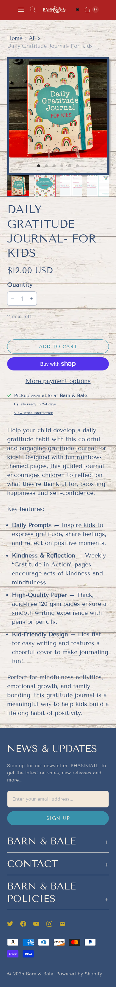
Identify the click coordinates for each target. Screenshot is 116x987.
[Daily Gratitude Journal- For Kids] (58, 108)
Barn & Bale (39, 974)
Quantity (19, 284)
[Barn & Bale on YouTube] (39, 923)
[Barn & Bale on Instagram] (52, 923)
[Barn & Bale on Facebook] (26, 923)
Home (14, 38)
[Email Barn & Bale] (66, 923)
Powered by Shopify (79, 974)
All (32, 38)
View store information (33, 413)
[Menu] (21, 9)
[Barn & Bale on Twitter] (13, 923)
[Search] (33, 9)
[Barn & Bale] (54, 9)
